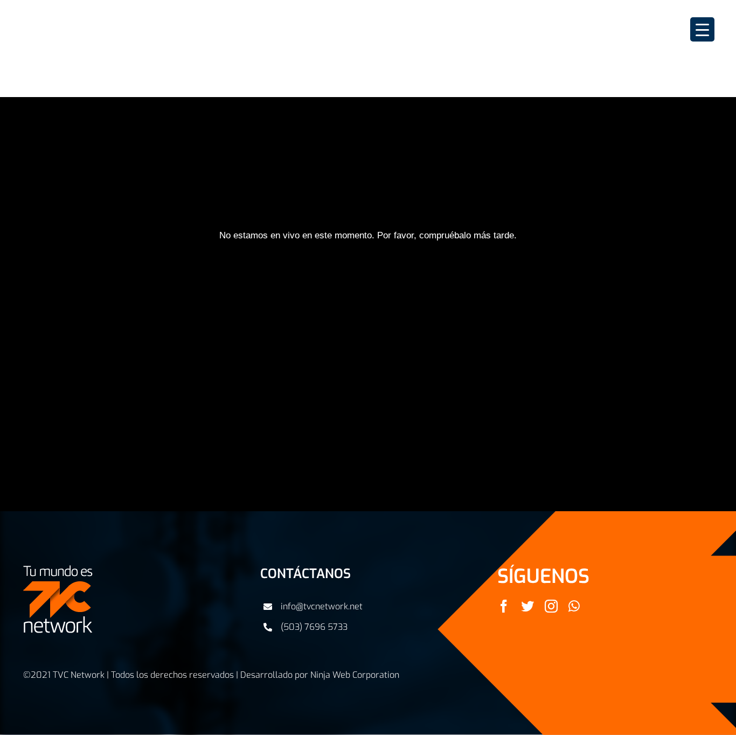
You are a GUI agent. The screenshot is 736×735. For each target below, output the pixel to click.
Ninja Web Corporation (354, 675)
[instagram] (551, 606)
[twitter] (527, 606)
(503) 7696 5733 (314, 627)
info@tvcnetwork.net (322, 606)
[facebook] (503, 606)
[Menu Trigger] (702, 29)
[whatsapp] (574, 606)
